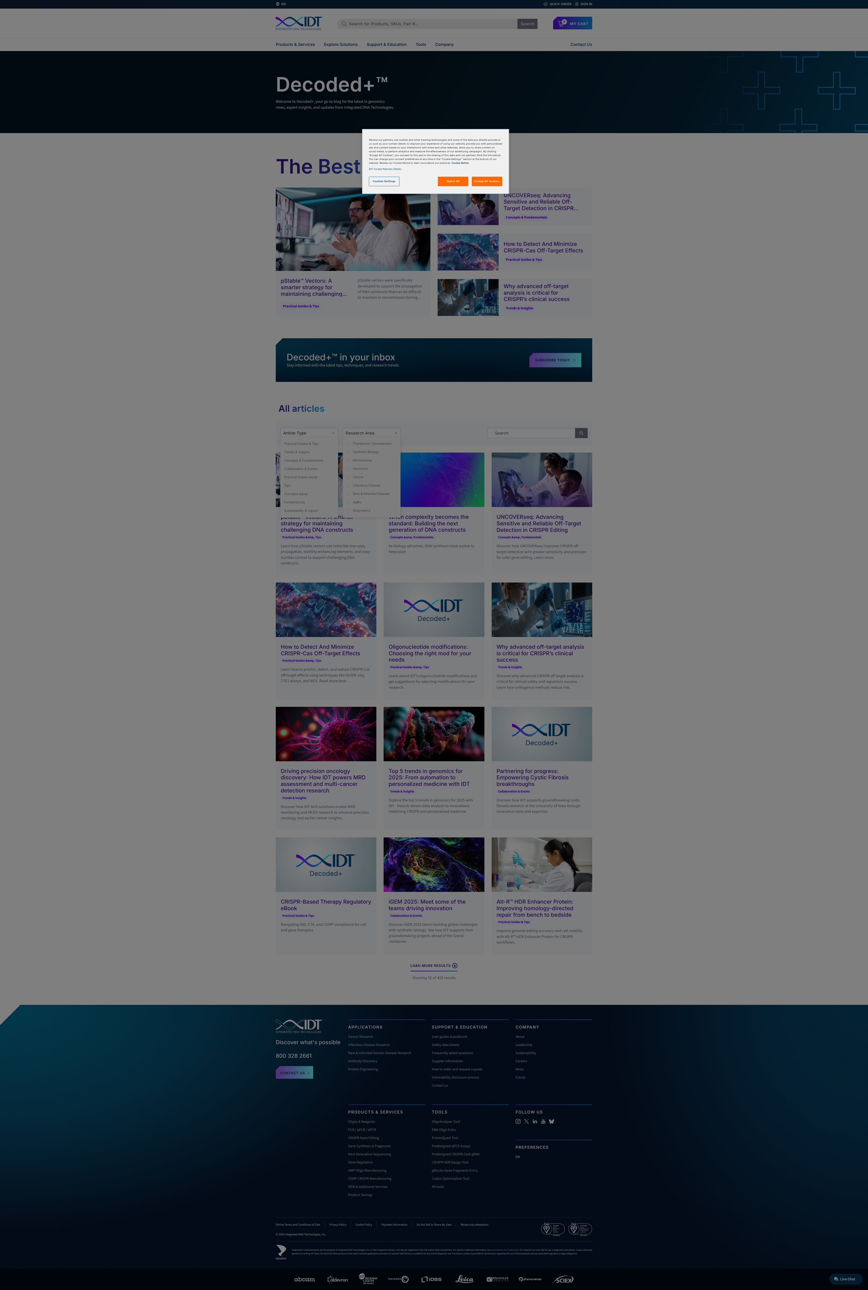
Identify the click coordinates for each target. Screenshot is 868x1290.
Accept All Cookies (487, 181)
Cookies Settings (384, 181)
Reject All (453, 181)
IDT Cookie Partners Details (385, 169)
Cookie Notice (460, 162)
